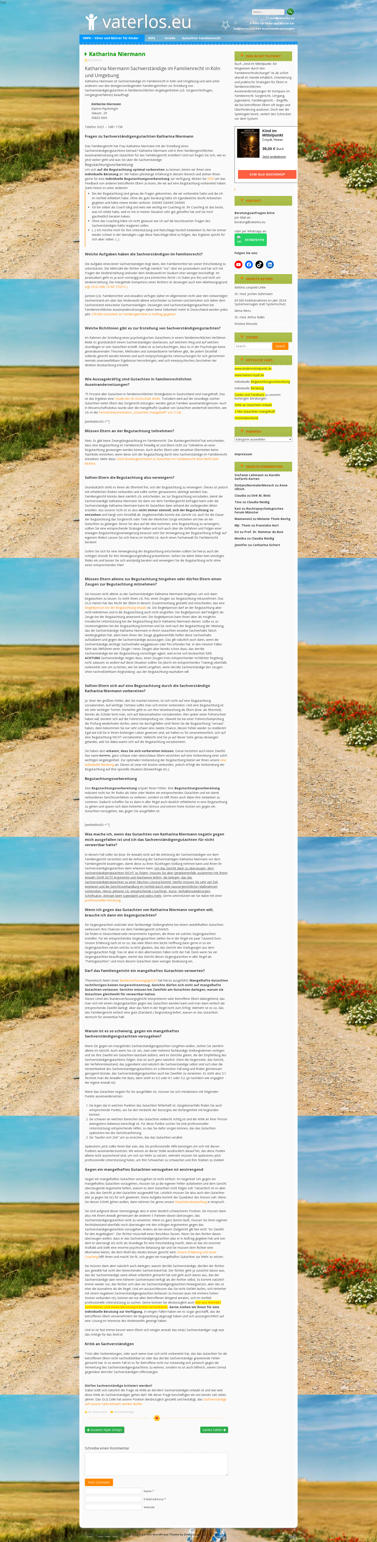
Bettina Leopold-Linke (250, 287)
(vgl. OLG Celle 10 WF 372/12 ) (106, 287)
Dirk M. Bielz (261, 495)
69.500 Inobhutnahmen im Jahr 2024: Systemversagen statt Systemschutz (260, 302)
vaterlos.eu (147, 21)
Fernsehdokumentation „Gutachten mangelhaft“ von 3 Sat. (140, 412)
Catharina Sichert (266, 545)
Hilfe (151, 38)
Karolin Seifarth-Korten (257, 477)
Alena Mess (243, 311)
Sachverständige (124, 1412)
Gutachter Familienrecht (201, 38)
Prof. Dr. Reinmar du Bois (263, 532)
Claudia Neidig (258, 502)
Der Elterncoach (97, 1412)
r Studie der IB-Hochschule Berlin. (137, 398)
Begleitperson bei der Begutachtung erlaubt (115, 608)
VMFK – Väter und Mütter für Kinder (111, 38)
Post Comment (99, 1482)
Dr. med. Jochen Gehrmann (254, 294)
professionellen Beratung (102, 900)
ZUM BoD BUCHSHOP (267, 174)
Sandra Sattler (212, 1430)
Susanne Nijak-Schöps (106, 1430)
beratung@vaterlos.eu (250, 222)
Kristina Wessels (246, 324)
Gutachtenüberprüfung (191, 1202)
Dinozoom (191, 1534)
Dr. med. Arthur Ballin (250, 317)
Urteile (170, 38)
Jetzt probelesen (274, 157)
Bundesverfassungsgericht (139, 980)
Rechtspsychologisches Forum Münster (259, 510)
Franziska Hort (267, 525)
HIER (210, 179)
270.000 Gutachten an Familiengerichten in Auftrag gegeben (133, 314)
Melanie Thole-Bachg (274, 519)
